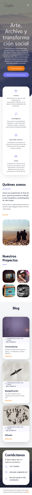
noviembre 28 (12, 386)
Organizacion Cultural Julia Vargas (15, 339)
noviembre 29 (12, 342)
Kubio (27, 492)
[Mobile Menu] (28, 5)
